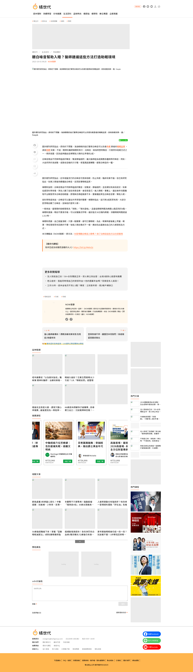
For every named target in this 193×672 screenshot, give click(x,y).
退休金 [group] (44, 21)
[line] (148, 6)
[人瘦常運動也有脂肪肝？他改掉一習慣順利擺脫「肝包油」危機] (113, 489)
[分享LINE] (34, 152)
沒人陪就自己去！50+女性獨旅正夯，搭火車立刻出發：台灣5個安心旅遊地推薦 (150, 410)
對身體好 (57, 52)
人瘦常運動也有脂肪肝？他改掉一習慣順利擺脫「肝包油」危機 (112, 503)
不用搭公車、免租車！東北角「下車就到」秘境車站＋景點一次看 (150, 439)
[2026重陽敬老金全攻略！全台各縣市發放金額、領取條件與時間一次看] (135, 404)
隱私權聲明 (100, 660)
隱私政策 (98, 649)
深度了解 (56, 461)
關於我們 (126, 660)
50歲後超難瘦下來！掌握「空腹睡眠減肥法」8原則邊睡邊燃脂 (47, 533)
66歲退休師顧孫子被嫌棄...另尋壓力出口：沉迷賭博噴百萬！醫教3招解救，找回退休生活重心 (79, 409)
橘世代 (35, 52)
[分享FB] (34, 145)
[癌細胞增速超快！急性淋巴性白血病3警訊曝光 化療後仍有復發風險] (80, 519)
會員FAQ (57, 645)
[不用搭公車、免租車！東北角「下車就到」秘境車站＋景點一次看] (135, 440)
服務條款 (85, 660)
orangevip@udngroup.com (53, 639)
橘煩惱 (86, 13)
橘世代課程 (47, 645)
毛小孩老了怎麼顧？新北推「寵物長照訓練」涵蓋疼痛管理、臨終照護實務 (150, 432)
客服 (69, 660)
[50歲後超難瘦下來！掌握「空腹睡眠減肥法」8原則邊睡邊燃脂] (47, 519)
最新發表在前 (121, 612)
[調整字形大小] (34, 173)
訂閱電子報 (66, 649)
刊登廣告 (57, 660)
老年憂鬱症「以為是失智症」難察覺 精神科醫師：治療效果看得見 (47, 379)
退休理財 (37, 13)
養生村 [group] (35, 21)
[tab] (79, 468)
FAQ (64, 660)
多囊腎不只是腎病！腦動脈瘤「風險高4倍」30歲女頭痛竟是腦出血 (79, 503)
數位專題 (104, 13)
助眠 (64, 296)
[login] (155, 6)
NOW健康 (52, 61)
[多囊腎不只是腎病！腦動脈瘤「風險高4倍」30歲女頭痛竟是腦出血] (80, 489)
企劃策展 (114, 13)
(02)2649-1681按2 (72, 639)
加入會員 (46, 649)
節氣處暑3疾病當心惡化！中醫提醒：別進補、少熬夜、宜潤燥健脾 (47, 503)
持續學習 (47, 13)
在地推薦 (57, 13)
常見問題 (76, 649)
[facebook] (144, 6)
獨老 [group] (69, 21)
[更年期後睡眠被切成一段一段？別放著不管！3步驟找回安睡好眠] (113, 519)
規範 (33, 604)
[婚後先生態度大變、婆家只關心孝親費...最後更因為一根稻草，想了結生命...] (47, 394)
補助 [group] (62, 21)
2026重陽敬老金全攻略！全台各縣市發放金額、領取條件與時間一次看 (150, 403)
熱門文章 (135, 396)
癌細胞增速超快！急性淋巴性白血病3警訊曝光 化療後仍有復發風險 (79, 533)
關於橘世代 (47, 642)
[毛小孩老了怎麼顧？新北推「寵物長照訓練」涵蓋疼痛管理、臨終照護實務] (135, 433)
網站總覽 (135, 660)
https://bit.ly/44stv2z (83, 247)
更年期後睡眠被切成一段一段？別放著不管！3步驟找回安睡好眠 (112, 533)
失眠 (56, 296)
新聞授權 (76, 660)
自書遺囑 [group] (54, 21)
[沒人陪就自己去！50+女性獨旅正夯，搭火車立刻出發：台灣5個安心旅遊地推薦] (135, 411)
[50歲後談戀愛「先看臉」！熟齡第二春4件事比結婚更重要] (135, 418)
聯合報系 (110, 660)
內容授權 (66, 642)
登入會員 (55, 649)
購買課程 (137, 6)
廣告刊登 (57, 642)
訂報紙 (118, 660)
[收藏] (34, 166)
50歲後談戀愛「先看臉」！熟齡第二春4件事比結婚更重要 (150, 417)
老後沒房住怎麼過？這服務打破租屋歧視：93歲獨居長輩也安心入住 (150, 447)
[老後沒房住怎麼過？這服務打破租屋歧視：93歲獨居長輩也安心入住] (135, 447)
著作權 (92, 660)
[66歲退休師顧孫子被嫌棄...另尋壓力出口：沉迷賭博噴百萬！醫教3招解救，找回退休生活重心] (80, 394)
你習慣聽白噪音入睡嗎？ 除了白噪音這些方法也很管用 (98, 233)
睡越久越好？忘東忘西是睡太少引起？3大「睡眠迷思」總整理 (79, 379)
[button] (159, 6)
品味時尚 (77, 13)
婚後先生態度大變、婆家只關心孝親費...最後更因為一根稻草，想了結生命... (47, 409)
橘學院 (94, 13)
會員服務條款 (87, 649)
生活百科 (67, 13)
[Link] (66, 319)
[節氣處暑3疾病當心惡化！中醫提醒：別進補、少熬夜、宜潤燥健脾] (47, 489)
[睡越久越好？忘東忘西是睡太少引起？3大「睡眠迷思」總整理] (80, 364)
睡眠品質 (48, 296)
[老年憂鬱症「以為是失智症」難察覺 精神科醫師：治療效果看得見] (47, 364)
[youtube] (151, 6)
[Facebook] (71, 319)
